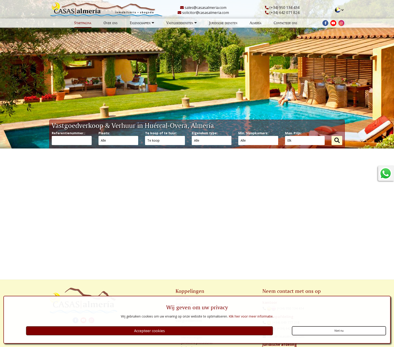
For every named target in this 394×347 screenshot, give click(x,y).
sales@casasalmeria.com (205, 7)
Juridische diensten (223, 22)
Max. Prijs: (293, 133)
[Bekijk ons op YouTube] (333, 23)
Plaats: (104, 133)
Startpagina (82, 22)
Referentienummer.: (68, 133)
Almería (255, 22)
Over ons (110, 22)
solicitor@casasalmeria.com (205, 12)
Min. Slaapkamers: (253, 133)
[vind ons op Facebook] (325, 23)
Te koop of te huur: (161, 133)
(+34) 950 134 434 (284, 7)
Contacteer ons (285, 22)
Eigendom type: (205, 133)
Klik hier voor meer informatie (251, 316)
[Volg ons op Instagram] (341, 23)
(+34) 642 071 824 (284, 12)
